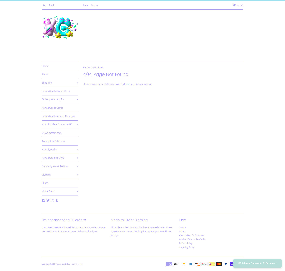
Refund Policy (185, 243)
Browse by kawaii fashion (60, 166)
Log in (85, 5)
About (45, 74)
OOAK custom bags (52, 133)
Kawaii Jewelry (60, 149)
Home (45, 66)
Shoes (45, 183)
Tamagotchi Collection (53, 141)
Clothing (60, 174)
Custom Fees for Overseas (191, 235)
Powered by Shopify (74, 264)
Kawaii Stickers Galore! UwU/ (60, 124)
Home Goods (60, 191)
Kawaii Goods (61, 264)
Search (182, 227)
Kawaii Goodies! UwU (60, 158)
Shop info (60, 82)
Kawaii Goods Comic (52, 108)
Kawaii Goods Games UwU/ (56, 91)
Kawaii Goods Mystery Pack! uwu (58, 116)
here (128, 84)
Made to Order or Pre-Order (192, 239)
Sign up (94, 5)
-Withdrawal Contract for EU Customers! (257, 263)
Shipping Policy (186, 247)
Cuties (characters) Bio (60, 99)
